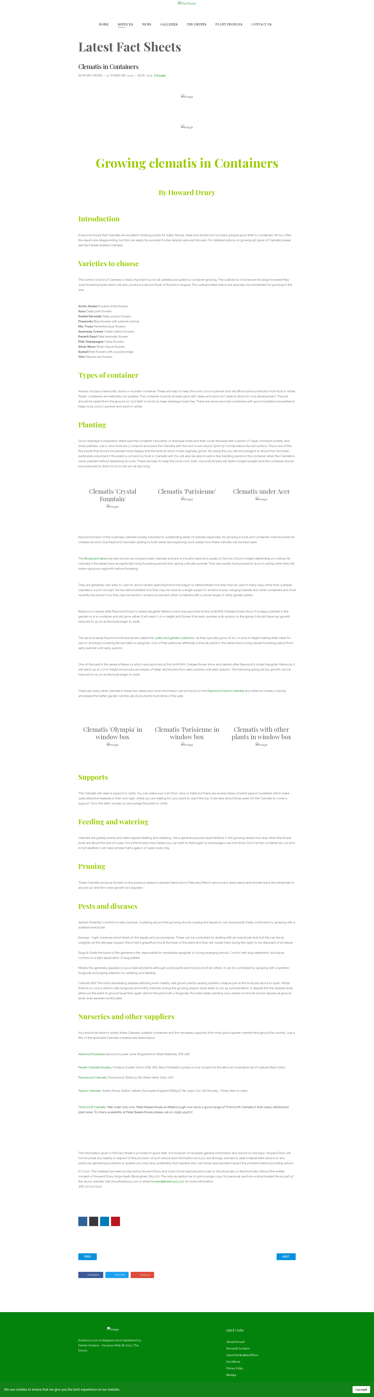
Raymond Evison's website (225, 691)
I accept (361, 1389)
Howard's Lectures (238, 1348)
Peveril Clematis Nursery (94, 1067)
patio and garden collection (175, 638)
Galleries (169, 24)
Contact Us (261, 24)
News (146, 24)
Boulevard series (95, 558)
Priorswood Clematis (92, 1077)
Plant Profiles (228, 24)
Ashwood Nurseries (91, 1054)
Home (104, 24)
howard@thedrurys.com (167, 1181)
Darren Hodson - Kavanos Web (99, 1345)
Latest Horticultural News (242, 1355)
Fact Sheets (233, 1362)
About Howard (235, 1342)
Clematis (160, 75)
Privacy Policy (234, 1368)
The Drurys (196, 24)
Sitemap (231, 1375)
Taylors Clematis (90, 1091)
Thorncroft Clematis (107, 1107)
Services (125, 24)
